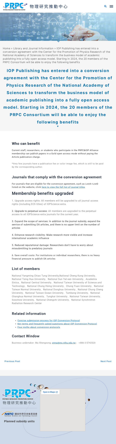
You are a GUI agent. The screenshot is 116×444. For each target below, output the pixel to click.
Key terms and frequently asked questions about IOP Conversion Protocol (57, 324)
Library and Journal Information (33, 48)
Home (6, 48)
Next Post (106, 361)
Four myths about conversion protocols (39, 327)
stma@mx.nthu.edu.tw (64, 343)
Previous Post (12, 361)
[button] (105, 6)
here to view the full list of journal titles (63, 187)
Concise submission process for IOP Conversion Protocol (49, 320)
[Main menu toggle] (111, 6)
